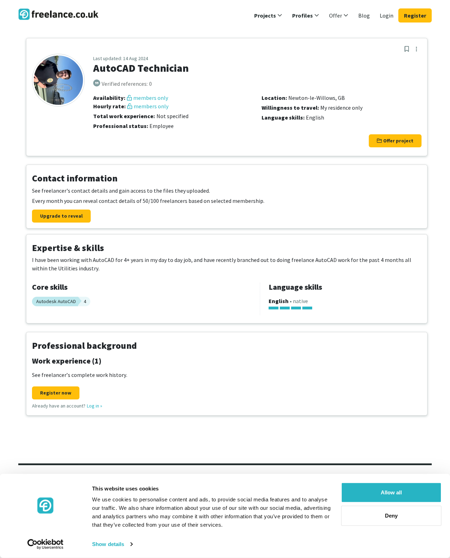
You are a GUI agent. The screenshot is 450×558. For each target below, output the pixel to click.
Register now (55, 393)
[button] (268, 15)
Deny (391, 515)
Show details (108, 544)
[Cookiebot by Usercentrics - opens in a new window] (45, 544)
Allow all (391, 492)
